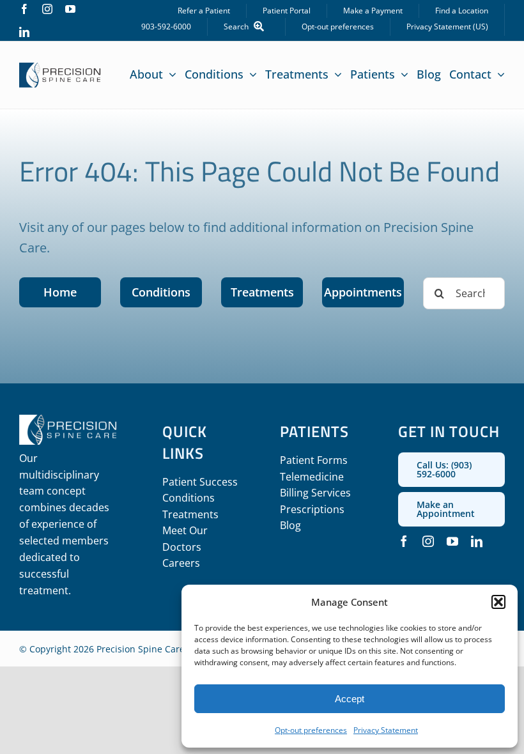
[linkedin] (24, 32)
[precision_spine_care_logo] (60, 68)
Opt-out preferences (311, 730)
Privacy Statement (385, 730)
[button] (498, 602)
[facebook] (24, 9)
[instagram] (47, 9)
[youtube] (70, 9)
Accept (349, 698)
